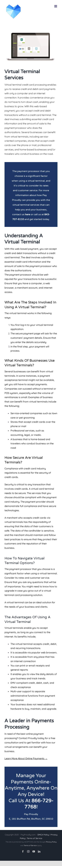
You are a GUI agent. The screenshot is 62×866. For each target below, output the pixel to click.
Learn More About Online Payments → (26, 758)
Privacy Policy (51, 842)
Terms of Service (34, 838)
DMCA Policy (43, 834)
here (27, 214)
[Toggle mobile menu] (55, 6)
